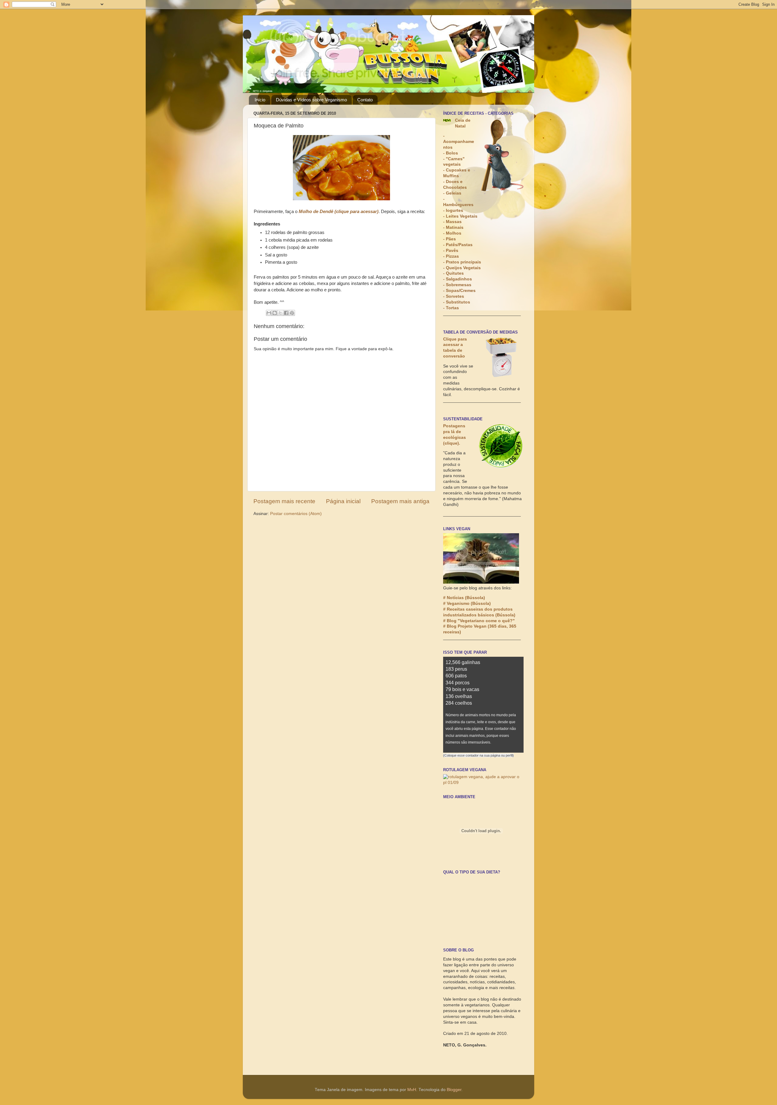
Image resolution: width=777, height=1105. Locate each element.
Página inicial (343, 501)
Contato (365, 99)
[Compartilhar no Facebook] (286, 313)
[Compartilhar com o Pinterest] (292, 313)
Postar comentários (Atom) (296, 513)
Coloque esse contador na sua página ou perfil (478, 755)
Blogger (454, 1089)
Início (260, 99)
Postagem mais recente (284, 501)
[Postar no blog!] (275, 313)
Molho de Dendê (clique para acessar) (338, 211)
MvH (411, 1089)
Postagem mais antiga (400, 501)
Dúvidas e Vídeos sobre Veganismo (311, 99)
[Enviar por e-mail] (269, 313)
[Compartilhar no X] (280, 313)
